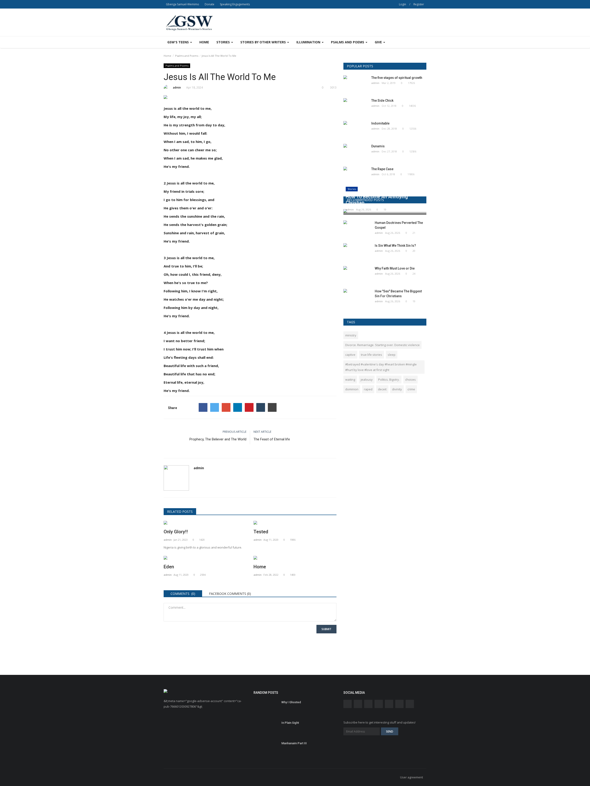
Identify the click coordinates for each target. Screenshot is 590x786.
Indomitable (380, 123)
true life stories (371, 355)
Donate (209, 4)
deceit (382, 389)
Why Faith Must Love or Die (395, 268)
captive (350, 355)
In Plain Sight (290, 722)
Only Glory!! (176, 531)
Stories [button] (223, 42)
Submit (326, 629)
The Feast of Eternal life (272, 439)
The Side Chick (382, 100)
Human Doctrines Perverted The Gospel (399, 225)
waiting (350, 379)
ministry (350, 335)
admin (177, 87)
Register (418, 4)
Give (379, 42)
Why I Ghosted (291, 702)
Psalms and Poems (186, 55)
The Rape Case (382, 169)
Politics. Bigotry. (389, 379)
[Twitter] (214, 407)
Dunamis (378, 146)
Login (402, 4)
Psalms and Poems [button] (348, 42)
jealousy (367, 379)
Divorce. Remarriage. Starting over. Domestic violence (382, 345)
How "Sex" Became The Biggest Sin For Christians (398, 293)
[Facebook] (203, 407)
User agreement (411, 777)
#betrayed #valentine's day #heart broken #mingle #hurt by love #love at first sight (381, 367)
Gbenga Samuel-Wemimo (182, 4)
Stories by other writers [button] (263, 42)
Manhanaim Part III (294, 743)
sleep (391, 355)
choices (410, 379)
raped (368, 389)
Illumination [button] (308, 42)
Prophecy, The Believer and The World (217, 439)
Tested (261, 531)
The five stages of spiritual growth (396, 78)
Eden (169, 566)
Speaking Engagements (235, 4)
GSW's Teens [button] (178, 42)
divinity (397, 389)
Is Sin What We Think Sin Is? (395, 245)
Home (204, 42)
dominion (351, 389)
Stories (352, 189)
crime (411, 389)
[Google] (226, 407)
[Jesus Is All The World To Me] (250, 98)
